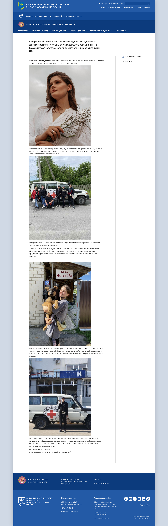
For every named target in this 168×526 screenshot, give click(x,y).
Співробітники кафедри (40, 31)
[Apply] (147, 3)
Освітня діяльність (59, 31)
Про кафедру (23, 31)
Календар (102, 7)
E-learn (139, 7)
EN (102, 3)
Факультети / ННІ (114, 7)
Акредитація (121, 31)
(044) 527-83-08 (100, 514)
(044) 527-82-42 (67, 508)
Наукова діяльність (78, 31)
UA (99, 3)
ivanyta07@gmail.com (101, 483)
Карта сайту (145, 505)
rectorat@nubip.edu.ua (69, 511)
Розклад (147, 7)
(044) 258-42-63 (100, 512)
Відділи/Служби (128, 7)
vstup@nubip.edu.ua (101, 518)
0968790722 (98, 479)
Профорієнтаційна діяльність (101, 31)
